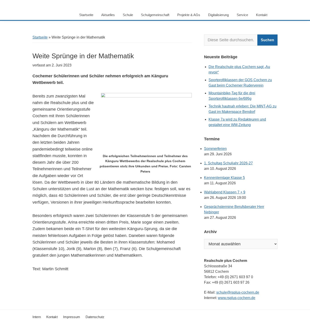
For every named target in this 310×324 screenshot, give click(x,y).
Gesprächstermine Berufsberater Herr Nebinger (234, 209)
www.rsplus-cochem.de (236, 298)
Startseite (40, 37)
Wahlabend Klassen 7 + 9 (224, 192)
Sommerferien (215, 149)
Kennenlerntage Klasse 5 (224, 178)
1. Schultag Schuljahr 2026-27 (228, 163)
